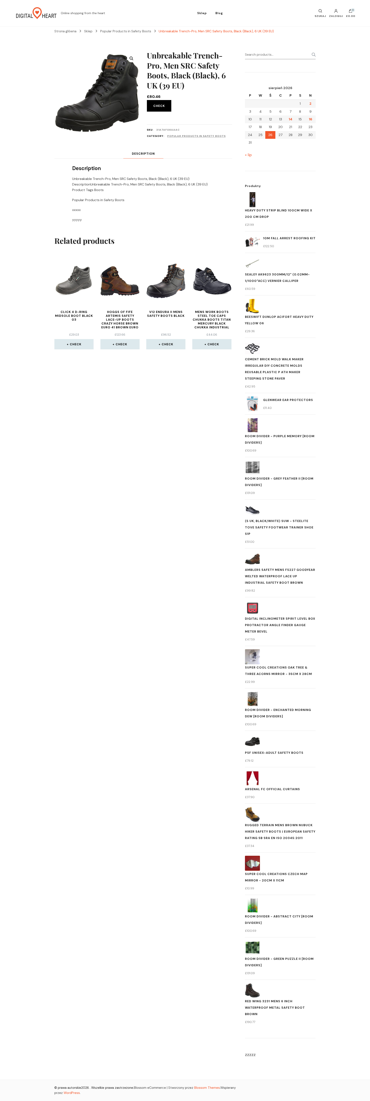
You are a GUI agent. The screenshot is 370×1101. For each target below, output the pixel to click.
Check (159, 106)
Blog (219, 13)
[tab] (143, 153)
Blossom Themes (207, 1088)
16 (310, 119)
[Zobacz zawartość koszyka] (350, 12)
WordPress (72, 1093)
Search (312, 54)
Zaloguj (336, 15)
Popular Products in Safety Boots (196, 136)
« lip (248, 155)
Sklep (202, 13)
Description (143, 154)
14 (290, 119)
